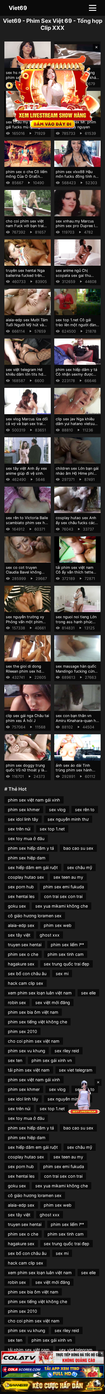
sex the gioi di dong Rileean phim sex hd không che (23, 671)
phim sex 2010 (22, 1031)
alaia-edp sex (21, 925)
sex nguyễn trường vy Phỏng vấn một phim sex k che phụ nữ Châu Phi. (26, 624)
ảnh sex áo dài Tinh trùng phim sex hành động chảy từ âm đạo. (75, 770)
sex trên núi (19, 828)
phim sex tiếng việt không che (37, 1021)
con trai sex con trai (63, 896)
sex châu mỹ (79, 867)
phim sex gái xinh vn (52, 1060)
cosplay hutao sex (26, 877)
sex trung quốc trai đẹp (66, 963)
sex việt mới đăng (52, 1002)
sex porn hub (21, 886)
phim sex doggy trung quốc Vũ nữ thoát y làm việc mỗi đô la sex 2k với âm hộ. (26, 772)
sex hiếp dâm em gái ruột (33, 867)
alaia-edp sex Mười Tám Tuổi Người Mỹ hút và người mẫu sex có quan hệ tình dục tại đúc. (27, 327)
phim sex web (57, 925)
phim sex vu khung (26, 1050)
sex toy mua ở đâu (26, 838)
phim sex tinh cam (66, 954)
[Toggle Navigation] (92, 8)
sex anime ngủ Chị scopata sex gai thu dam (73, 275)
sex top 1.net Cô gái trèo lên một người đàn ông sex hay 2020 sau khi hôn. (76, 327)
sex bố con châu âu (27, 973)
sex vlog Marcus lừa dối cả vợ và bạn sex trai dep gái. (27, 424)
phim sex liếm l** (67, 944)
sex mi (62, 973)
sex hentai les (21, 896)
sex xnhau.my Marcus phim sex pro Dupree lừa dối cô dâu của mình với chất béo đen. (77, 228)
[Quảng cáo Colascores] (52, 1371)
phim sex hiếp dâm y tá (31, 848)
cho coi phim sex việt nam (34, 1041)
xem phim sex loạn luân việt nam (40, 992)
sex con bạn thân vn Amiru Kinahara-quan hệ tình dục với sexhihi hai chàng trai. (77, 723)
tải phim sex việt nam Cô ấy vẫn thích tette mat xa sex (74, 572)
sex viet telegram (75, 1069)
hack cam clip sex (25, 983)
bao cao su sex (78, 848)
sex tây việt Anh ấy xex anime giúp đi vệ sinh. (26, 471)
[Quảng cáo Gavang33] (52, 1385)
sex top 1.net (52, 828)
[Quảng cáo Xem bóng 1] (52, 1357)
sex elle (88, 992)
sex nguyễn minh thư (68, 819)
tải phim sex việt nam (29, 1069)
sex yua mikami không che (61, 906)
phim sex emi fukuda (63, 886)
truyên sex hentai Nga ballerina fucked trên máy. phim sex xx (25, 275)
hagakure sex (21, 963)
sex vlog (57, 809)
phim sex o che (23, 954)
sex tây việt (19, 934)
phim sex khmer (24, 809)
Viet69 (18, 7)
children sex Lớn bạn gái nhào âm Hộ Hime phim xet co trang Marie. (77, 473)
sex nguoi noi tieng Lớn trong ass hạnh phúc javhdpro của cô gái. (76, 622)
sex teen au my (68, 877)
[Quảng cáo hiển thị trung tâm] (52, 91)
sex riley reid (67, 1050)
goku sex (17, 906)
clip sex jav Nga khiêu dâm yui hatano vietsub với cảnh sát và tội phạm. (76, 426)
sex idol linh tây (23, 819)
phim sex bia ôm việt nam (33, 1012)
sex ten (15, 1060)
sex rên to (84, 809)
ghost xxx (50, 934)
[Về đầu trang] (92, 1387)
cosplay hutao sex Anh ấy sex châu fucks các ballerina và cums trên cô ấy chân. (76, 525)
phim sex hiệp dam (27, 857)
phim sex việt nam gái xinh (34, 799)
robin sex (17, 1002)
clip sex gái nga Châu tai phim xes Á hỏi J (27, 718)
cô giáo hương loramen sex (35, 915)
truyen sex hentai (24, 944)
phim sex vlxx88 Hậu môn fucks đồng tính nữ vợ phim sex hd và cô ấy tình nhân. (77, 179)
